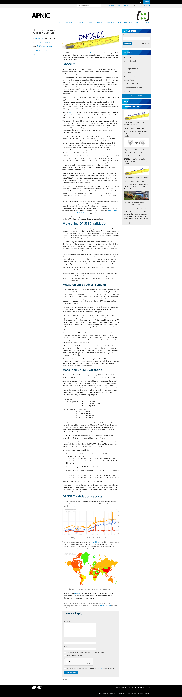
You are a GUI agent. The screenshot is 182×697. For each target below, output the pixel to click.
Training (80, 22)
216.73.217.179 (145, 5)
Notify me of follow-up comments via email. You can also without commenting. (90, 668)
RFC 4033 (72, 113)
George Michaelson (132, 69)
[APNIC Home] (41, 15)
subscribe (99, 668)
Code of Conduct (105, 606)
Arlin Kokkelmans (132, 156)
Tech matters (45, 42)
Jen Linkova (129, 72)
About (137, 22)
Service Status (131, 693)
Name (66, 640)
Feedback (147, 693)
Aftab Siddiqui (130, 61)
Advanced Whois (109, 5)
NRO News (122, 693)
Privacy (99, 693)
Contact (146, 22)
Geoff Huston (40, 38)
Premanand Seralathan (133, 88)
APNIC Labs (74, 506)
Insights (99, 22)
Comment (67, 621)
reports (77, 593)
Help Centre (128, 22)
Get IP (60, 22)
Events (90, 22)
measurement (48, 46)
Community (110, 22)
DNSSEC (40, 46)
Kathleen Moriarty (132, 84)
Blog (119, 22)
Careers (140, 693)
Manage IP (69, 22)
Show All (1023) (136, 96)
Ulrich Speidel (130, 91)
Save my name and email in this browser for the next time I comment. (85, 652)
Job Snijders (129, 80)
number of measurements (92, 53)
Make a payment (123, 5)
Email (66, 646)
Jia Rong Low (130, 76)
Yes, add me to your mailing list (74, 655)
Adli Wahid (129, 57)
